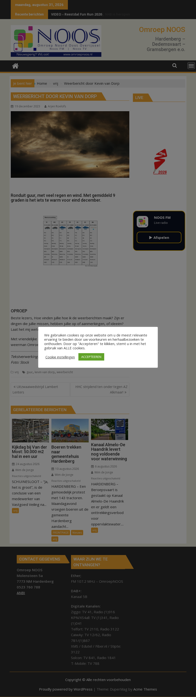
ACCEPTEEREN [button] (91, 357)
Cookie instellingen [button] (60, 357)
